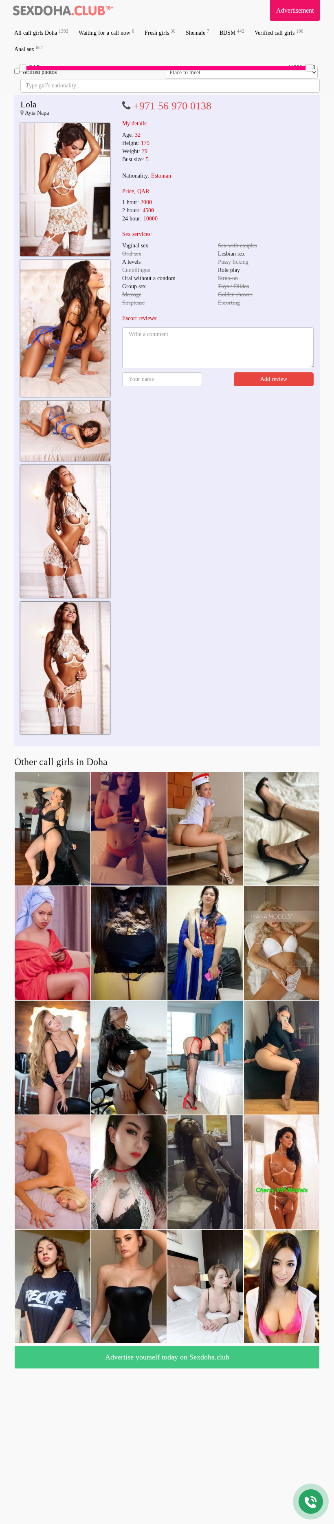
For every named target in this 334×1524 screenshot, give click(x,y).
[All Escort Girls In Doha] (63, 10)
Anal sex (28, 48)
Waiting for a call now (106, 32)
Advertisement (295, 10)
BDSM (232, 32)
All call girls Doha (41, 32)
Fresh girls (160, 32)
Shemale (197, 32)
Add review (273, 379)
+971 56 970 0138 (172, 106)
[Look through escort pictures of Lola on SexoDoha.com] (65, 189)
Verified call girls (279, 32)
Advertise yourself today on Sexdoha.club (167, 1357)
